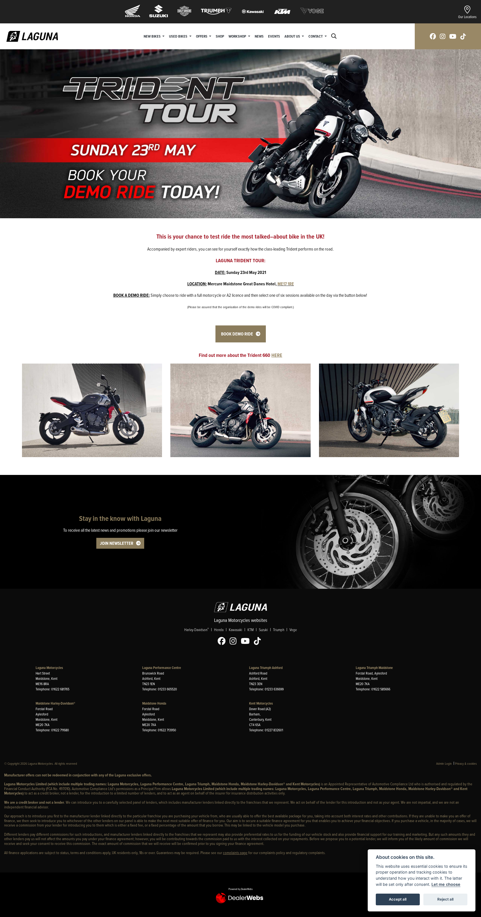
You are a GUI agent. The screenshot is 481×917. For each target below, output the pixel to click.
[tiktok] (463, 36)
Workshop (238, 36)
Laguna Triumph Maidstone (374, 667)
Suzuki (263, 629)
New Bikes (152, 36)
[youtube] (452, 36)
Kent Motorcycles (261, 703)
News (259, 36)
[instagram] (442, 36)
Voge (293, 629)
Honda (219, 629)
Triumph (278, 629)
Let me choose (445, 884)
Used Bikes (178, 36)
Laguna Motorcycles (49, 667)
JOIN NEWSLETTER (116, 543)
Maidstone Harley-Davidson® (55, 703)
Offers (202, 36)
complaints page (235, 852)
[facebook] (433, 36)
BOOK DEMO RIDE (237, 334)
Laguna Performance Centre (161, 667)
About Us (292, 36)
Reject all (445, 899)
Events (274, 36)
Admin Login (444, 763)
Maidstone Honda (154, 703)
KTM (250, 629)
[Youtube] (246, 641)
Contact (315, 36)
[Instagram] (234, 641)
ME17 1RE (286, 284)
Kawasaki (235, 629)
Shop (220, 36)
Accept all (397, 899)
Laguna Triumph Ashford (266, 667)
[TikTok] (259, 641)
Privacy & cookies (466, 763)
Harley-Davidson (196, 629)
